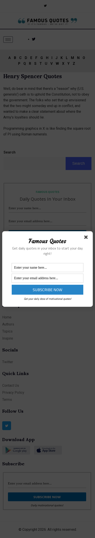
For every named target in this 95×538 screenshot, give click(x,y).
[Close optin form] (86, 238)
